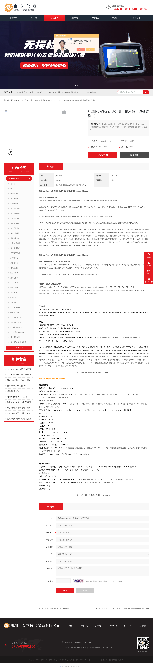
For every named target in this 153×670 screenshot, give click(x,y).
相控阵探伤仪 (15, 228)
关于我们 (34, 18)
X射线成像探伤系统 (17, 332)
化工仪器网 (113, 660)
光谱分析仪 (14, 278)
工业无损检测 (33, 100)
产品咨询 (103, 154)
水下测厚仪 (14, 258)
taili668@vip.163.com (82, 643)
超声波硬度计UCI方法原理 (17, 397)
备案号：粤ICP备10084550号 (79, 660)
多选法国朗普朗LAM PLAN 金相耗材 (57, 609)
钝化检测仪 (14, 268)
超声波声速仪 (15, 253)
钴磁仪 (12, 189)
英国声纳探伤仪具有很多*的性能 (19, 419)
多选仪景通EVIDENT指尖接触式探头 (30, 92)
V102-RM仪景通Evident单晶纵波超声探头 (63, 92)
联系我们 (136, 18)
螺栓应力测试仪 (15, 312)
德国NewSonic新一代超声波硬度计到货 (20, 402)
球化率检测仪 (15, 238)
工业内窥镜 (14, 283)
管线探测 (13, 293)
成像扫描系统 (15, 233)
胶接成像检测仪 (15, 337)
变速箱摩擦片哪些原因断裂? (17, 386)
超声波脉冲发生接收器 (18, 342)
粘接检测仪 (14, 194)
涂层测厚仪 (14, 263)
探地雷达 (13, 302)
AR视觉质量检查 (16, 327)
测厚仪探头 (14, 288)
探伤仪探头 (14, 273)
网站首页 (13, 18)
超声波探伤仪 (15, 213)
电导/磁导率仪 (15, 243)
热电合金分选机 (15, 322)
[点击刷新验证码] (78, 581)
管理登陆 (121, 660)
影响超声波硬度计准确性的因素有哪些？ (20, 380)
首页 (15, 100)
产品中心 (54, 18)
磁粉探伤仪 (14, 203)
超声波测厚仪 (15, 248)
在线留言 (115, 18)
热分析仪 (13, 297)
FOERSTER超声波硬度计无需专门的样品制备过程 (20, 375)
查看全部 (19, 347)
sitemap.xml (95, 660)
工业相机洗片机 (15, 317)
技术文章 (95, 18)
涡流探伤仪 (14, 198)
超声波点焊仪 (15, 208)
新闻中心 (75, 18)
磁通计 (12, 184)
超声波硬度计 (46, 100)
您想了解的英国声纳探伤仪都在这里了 (20, 408)
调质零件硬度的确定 (14, 391)
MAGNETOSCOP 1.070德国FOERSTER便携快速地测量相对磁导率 (125, 609)
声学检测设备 (15, 307)
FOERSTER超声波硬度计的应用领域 (20, 369)
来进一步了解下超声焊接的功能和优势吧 (20, 413)
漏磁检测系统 (15, 223)
